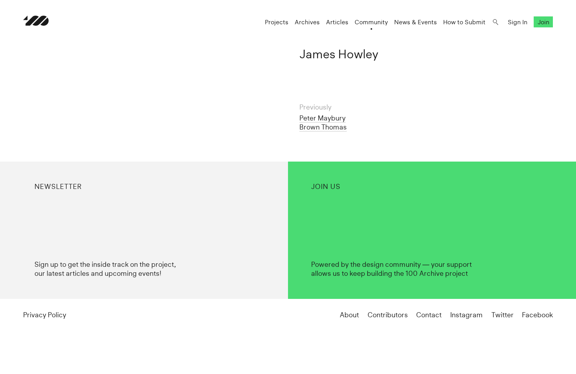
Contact (429, 315)
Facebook (537, 315)
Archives (307, 22)
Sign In (517, 22)
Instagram (466, 315)
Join (543, 22)
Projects (276, 22)
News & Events (415, 22)
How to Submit (464, 22)
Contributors (388, 315)
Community (371, 22)
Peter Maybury (322, 118)
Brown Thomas (323, 127)
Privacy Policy (44, 315)
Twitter (502, 315)
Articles (337, 22)
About (349, 315)
